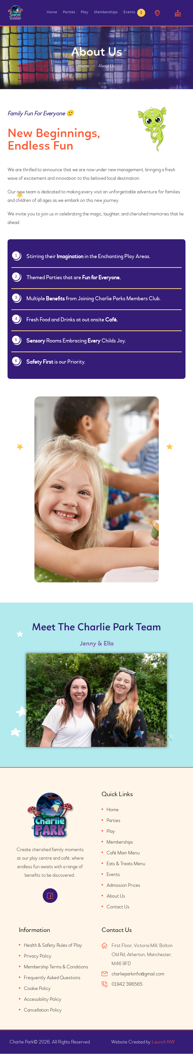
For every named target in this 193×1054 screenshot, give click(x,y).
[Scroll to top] (180, 1038)
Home (83, 66)
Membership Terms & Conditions (56, 967)
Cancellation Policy (43, 1010)
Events (113, 874)
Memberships (120, 842)
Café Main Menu (123, 853)
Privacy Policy (38, 956)
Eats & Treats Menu (126, 863)
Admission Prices (123, 885)
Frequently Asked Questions (52, 977)
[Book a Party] (177, 12)
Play (111, 831)
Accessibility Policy (43, 999)
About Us (116, 896)
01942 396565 (127, 984)
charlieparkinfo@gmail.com (138, 974)
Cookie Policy (37, 988)
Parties (113, 820)
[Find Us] (157, 12)
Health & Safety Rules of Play (53, 945)
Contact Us (118, 907)
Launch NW (163, 1042)
